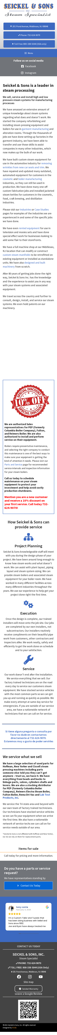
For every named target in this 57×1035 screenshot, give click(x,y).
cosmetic (8, 179)
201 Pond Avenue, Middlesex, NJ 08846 (29, 971)
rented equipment (29, 228)
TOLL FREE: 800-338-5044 (23, 967)
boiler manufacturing (30, 179)
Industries (25, 209)
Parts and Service (13, 464)
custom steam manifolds (16, 254)
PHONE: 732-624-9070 (29, 963)
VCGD (14, 1027)
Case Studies (42, 209)
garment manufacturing (35, 129)
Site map (28, 982)
